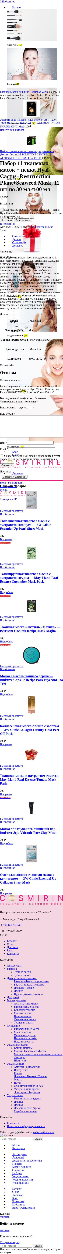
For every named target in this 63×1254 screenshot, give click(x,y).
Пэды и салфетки (24, 1041)
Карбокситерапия (24, 1009)
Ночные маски (22, 1016)
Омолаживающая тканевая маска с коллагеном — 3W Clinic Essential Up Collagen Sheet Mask (28, 878)
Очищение (13, 1025)
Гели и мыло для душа (27, 1098)
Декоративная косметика (22, 978)
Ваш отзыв (7, 413)
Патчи (18, 1082)
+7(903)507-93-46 (11, 924)
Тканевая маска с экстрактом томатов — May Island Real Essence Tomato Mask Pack (31, 779)
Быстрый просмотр (11, 510)
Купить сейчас (23, 220)
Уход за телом (15, 1095)
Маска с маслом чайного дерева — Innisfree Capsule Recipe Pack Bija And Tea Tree (31, 680)
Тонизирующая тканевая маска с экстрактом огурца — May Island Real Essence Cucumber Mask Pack (29, 577)
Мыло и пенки (22, 1032)
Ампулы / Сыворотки (27, 1066)
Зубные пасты (22, 971)
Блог (10, 950)
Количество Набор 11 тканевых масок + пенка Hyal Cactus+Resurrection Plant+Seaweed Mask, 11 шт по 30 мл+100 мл (31, 213)
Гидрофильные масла (26, 1028)
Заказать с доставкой (14, 476)
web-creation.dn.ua (43, 1132)
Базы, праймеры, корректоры (31, 981)
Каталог (12, 940)
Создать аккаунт (9, 1242)
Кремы (18, 1073)
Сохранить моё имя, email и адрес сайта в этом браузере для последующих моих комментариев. (30, 457)
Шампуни (20, 1060)
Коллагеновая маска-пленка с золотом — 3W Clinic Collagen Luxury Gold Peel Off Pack (29, 729)
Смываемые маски (25, 1019)
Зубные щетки (22, 975)
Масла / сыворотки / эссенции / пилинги (38, 1054)
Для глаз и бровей (24, 987)
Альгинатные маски (26, 1003)
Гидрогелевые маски (26, 1006)
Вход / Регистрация (23, 1207)
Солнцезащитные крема (28, 1085)
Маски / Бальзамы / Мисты (30, 1051)
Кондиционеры (23, 1047)
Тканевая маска (39, 91)
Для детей (13, 997)
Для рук (18, 1104)
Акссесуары (14, 965)
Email (4, 449)
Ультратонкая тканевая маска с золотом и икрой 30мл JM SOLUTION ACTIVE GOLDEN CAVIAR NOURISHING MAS (30, 123)
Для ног (18, 1101)
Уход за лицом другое (27, 1088)
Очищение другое (25, 1035)
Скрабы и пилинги (25, 1111)
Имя (3, 442)
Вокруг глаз (21, 1070)
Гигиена (12, 968)
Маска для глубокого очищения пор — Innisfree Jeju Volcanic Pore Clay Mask (30, 830)
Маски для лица (20, 91)
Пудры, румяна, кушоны (28, 994)
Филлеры (19, 1057)
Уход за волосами (17, 1044)
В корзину (6, 220)
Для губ (18, 990)
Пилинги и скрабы (25, 1038)
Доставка (12, 947)
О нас (10, 944)
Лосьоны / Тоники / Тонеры (30, 1076)
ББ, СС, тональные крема (29, 984)
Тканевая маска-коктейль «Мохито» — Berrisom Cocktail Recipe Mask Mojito (30, 629)
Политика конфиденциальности (26, 1126)
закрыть (4, 1216)
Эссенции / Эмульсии (27, 1092)
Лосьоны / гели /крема (27, 1107)
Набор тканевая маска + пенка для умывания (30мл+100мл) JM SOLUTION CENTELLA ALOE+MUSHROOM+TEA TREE (27, 155)
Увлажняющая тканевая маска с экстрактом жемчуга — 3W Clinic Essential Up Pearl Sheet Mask (25, 524)
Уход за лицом (15, 1063)
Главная (5, 91)
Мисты (18, 1079)
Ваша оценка (9, 407)
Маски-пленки (22, 1013)
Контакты (13, 953)
